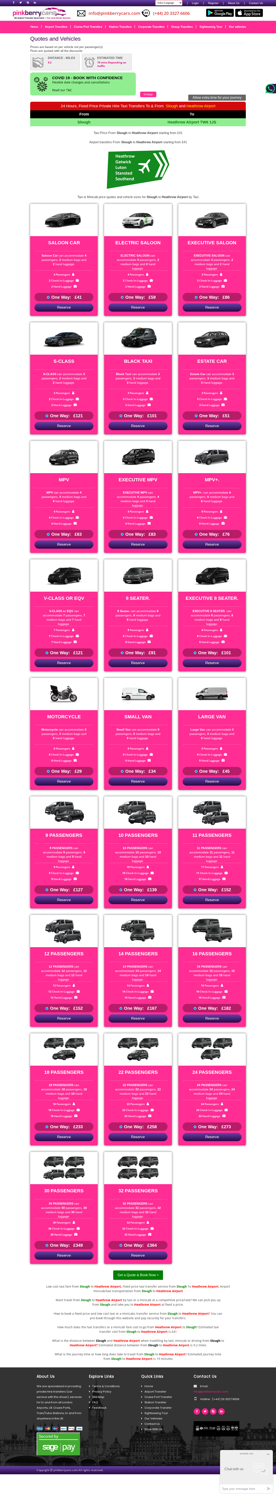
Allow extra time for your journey (217, 97)
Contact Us (256, 3)
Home (35, 26)
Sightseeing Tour (212, 26)
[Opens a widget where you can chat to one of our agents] (246, 1471)
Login (195, 3)
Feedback (99, 1408)
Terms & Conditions (106, 1386)
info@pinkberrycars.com (211, 1392)
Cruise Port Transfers (89, 26)
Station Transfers (122, 26)
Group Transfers (183, 26)
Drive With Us (153, 1429)
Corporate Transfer (158, 1408)
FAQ (95, 1402)
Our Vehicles (153, 1418)
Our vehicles (237, 26)
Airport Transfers (57, 26)
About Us (234, 3)
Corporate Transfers (153, 26)
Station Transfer (155, 1402)
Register (213, 3)
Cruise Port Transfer (158, 1397)
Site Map (98, 1397)
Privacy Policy (101, 1392)
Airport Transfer (155, 1392)
